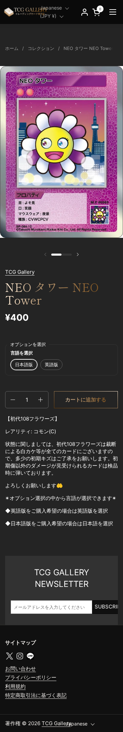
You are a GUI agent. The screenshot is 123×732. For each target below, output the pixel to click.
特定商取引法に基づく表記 (36, 695)
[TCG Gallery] (26, 12)
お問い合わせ (20, 668)
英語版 (51, 364)
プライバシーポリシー (30, 677)
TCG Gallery (20, 272)
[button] (12, 399)
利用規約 (15, 686)
